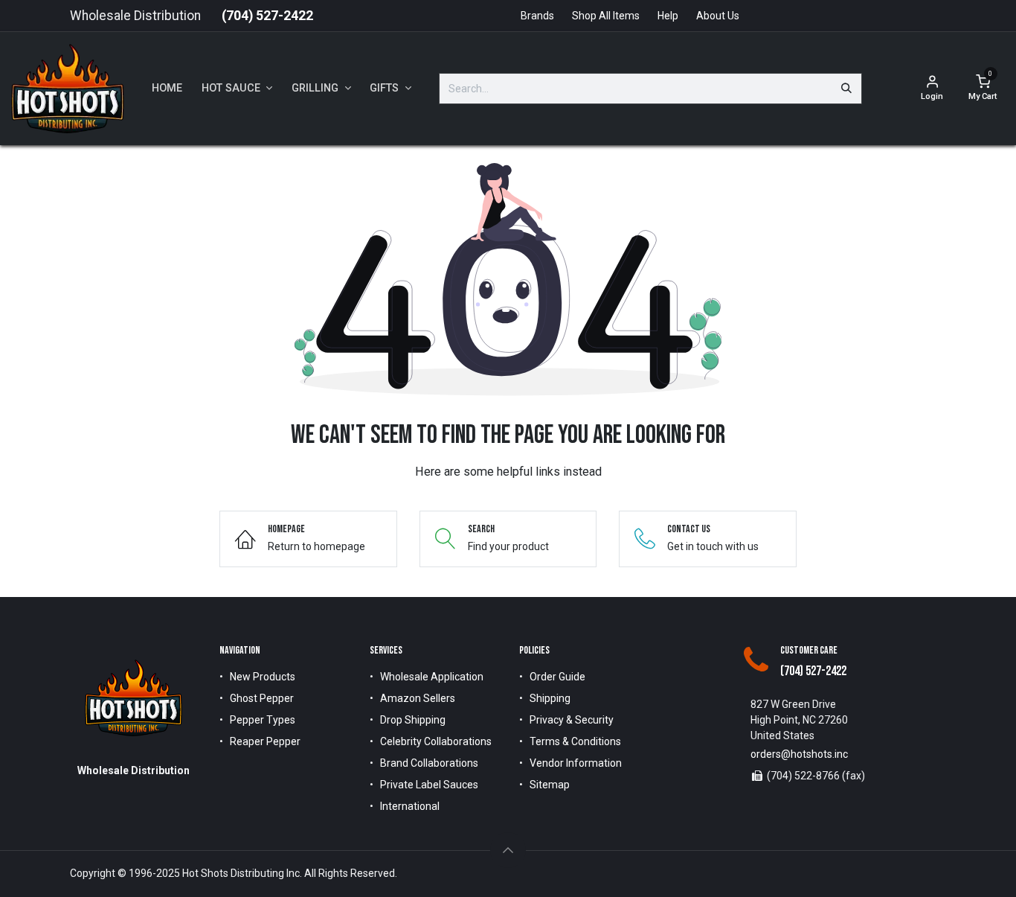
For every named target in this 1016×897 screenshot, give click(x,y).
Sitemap (550, 785)
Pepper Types (262, 720)
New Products (262, 677)
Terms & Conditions (575, 741)
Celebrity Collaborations (436, 741)
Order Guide (557, 677)
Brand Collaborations (429, 763)
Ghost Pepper (262, 698)
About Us (717, 16)
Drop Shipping (413, 720)
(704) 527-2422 (267, 15)
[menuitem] (167, 88)
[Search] (846, 88)
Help (667, 16)
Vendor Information (576, 763)
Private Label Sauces (429, 785)
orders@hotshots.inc (799, 754)
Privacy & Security (572, 720)
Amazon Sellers (417, 698)
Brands (537, 16)
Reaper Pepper (265, 741)
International (410, 806)
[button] (508, 850)
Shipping (550, 698)
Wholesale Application (431, 677)
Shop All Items (606, 16)
